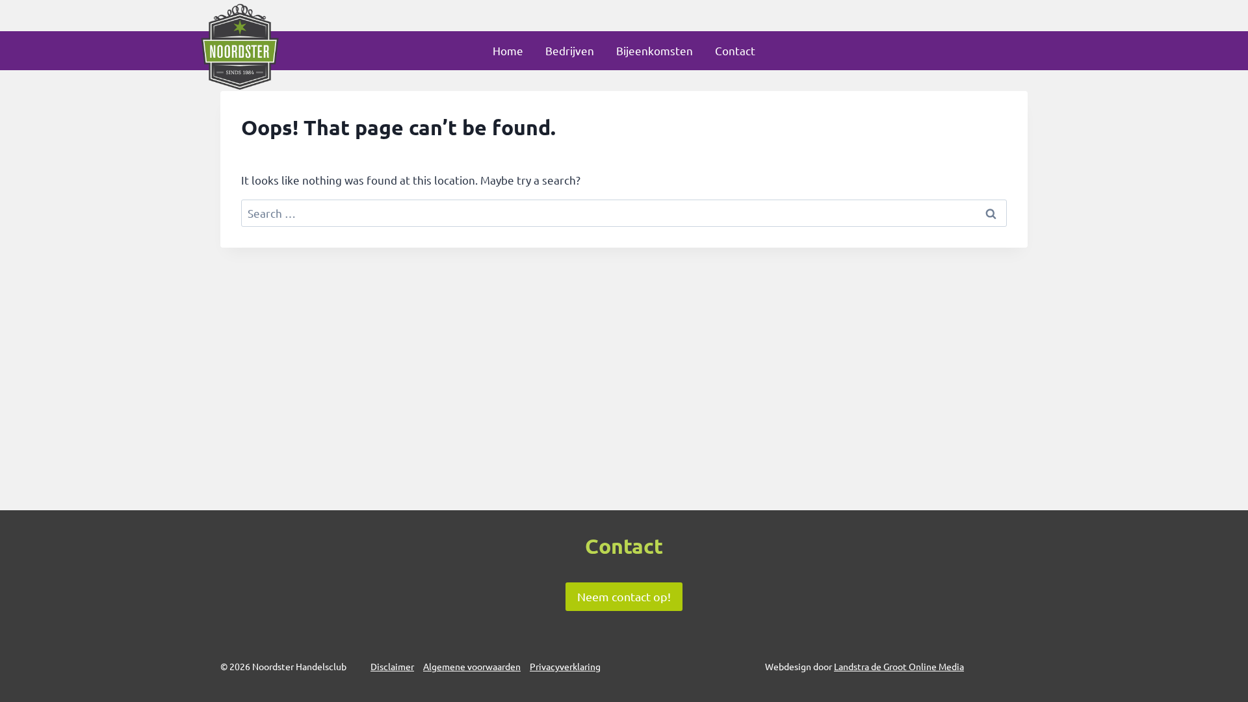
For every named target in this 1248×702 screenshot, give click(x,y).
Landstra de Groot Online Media (899, 666)
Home (508, 50)
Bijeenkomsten (654, 50)
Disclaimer (392, 666)
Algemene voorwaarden (472, 666)
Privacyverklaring (565, 666)
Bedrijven (569, 50)
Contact (735, 50)
